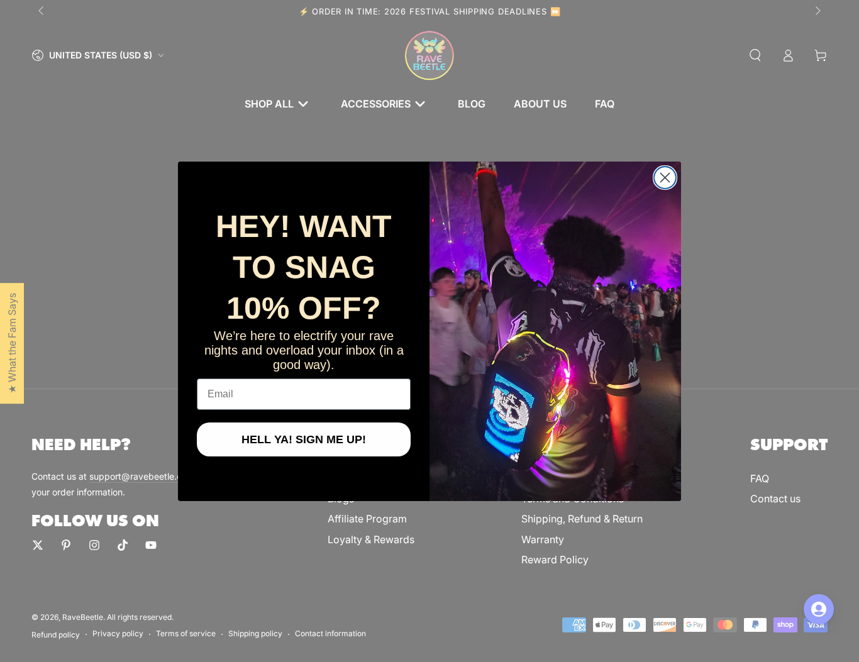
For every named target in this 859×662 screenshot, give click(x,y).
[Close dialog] (665, 178)
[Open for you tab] (819, 609)
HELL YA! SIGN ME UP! (303, 439)
